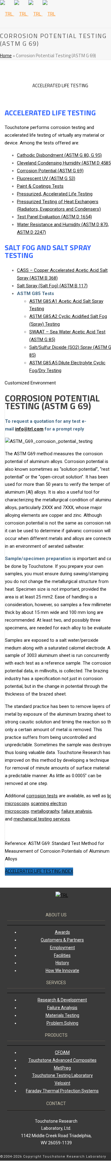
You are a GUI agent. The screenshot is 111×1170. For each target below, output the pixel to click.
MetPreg (62, 1067)
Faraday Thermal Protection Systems (62, 1090)
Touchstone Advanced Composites (62, 1060)
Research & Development (62, 999)
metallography (45, 811)
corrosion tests (42, 796)
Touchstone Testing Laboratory (62, 1075)
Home (6, 55)
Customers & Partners (62, 939)
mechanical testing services (42, 819)
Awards (62, 932)
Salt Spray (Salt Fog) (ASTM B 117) (52, 286)
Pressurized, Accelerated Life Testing (54, 194)
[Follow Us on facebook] (109, 1157)
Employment (62, 947)
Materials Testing (62, 1015)
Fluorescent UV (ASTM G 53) (46, 178)
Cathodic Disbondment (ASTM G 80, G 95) (59, 155)
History (62, 962)
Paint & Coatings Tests (40, 186)
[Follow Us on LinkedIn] (106, 1165)
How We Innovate (62, 970)
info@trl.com (29, 429)
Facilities (62, 955)
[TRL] (28, 14)
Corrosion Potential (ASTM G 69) (50, 171)
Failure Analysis (62, 1007)
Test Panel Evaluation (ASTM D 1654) (54, 217)
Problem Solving (62, 1023)
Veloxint (62, 1083)
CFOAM (62, 1052)
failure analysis (76, 811)
